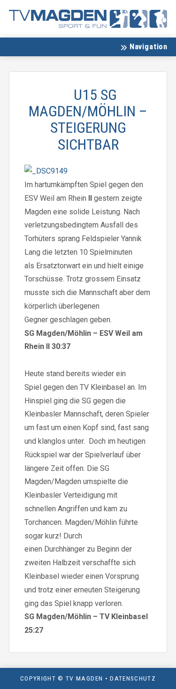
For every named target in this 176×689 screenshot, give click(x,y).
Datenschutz (133, 678)
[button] (143, 47)
